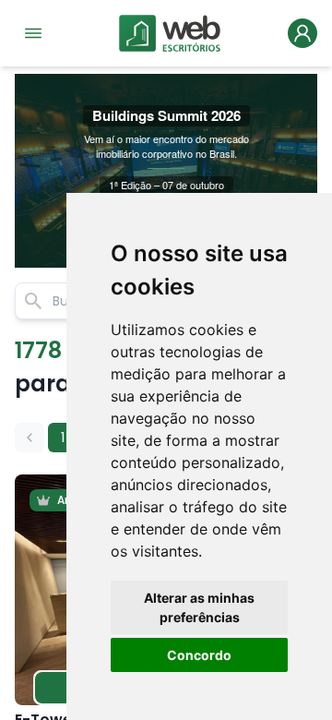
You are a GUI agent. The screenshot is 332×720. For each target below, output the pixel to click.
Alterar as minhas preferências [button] (199, 607)
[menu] (33, 33)
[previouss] (29, 437)
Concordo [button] (199, 655)
